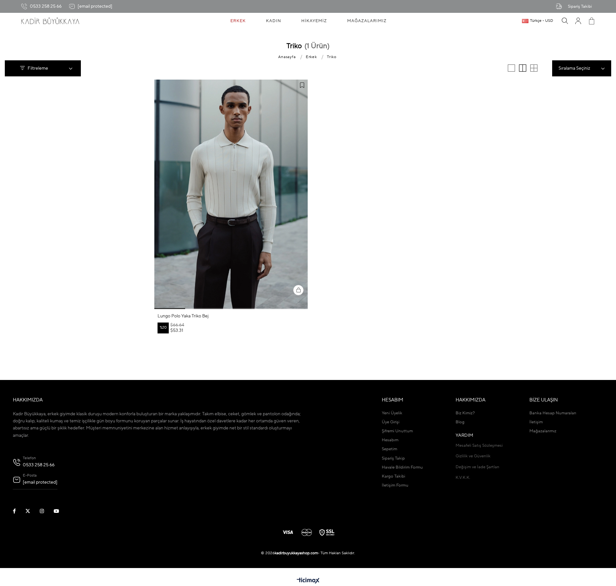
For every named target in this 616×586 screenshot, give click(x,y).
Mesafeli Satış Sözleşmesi (479, 446)
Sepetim (389, 449)
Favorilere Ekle (302, 85)
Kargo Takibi (393, 476)
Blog (460, 422)
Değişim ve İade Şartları (477, 467)
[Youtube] (60, 511)
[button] (169, 308)
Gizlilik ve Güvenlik (473, 456)
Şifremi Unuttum (397, 431)
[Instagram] (46, 511)
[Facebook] (18, 511)
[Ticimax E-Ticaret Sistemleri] (308, 581)
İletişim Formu (395, 485)
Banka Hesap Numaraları (552, 413)
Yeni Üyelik (392, 413)
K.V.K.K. (463, 478)
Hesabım (390, 440)
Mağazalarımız (542, 431)
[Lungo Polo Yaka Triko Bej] (231, 194)
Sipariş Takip (393, 458)
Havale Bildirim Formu (402, 467)
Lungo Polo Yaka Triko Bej (183, 316)
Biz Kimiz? (465, 413)
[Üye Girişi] (578, 21)
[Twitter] (31, 511)
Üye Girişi (390, 422)
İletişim (536, 422)
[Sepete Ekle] (298, 290)
